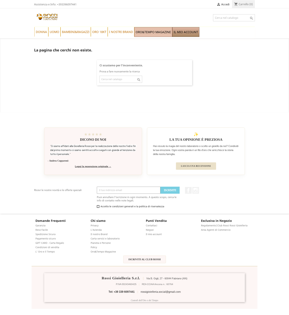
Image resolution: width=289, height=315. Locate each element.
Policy (94, 247)
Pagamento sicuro (45, 238)
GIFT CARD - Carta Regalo (49, 242)
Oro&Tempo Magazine (103, 251)
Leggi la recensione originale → (93, 166)
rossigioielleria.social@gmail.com (161, 291)
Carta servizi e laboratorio (105, 238)
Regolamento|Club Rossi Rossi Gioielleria (224, 225)
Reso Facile (41, 229)
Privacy (95, 225)
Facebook (188, 190)
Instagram (195, 190)
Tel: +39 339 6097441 (122, 291)
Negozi (150, 229)
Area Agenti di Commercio (215, 229)
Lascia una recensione (196, 166)
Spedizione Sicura (45, 234)
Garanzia (40, 225)
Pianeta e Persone (101, 242)
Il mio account (154, 234)
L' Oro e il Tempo (45, 251)
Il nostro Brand (99, 234)
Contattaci (151, 225)
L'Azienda (96, 229)
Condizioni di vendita (47, 247)
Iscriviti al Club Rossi (144, 259)
